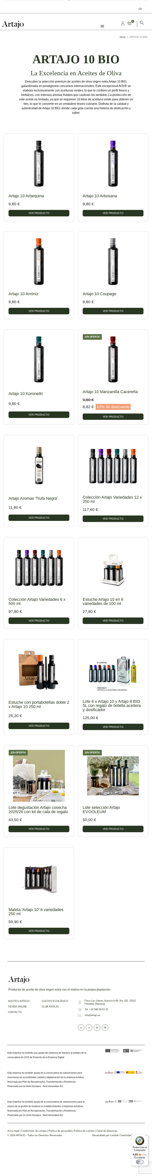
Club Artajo (50, 1006)
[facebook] (8, 6)
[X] (14, 6)
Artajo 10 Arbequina (26, 196)
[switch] (139, 1162)
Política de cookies (84, 1130)
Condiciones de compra (34, 1130)
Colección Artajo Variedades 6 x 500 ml (37, 601)
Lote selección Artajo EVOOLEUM (101, 809)
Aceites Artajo (18, 1001)
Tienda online (17, 1006)
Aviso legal (13, 1130)
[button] (142, 23)
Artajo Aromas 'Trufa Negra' (33, 498)
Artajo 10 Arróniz (23, 293)
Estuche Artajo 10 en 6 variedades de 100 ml (103, 601)
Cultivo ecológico (55, 1001)
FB (105, 1027)
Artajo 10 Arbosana (100, 196)
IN (97, 1027)
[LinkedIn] (25, 6)
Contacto (15, 1012)
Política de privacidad (60, 1130)
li (81, 1027)
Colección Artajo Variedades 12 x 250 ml (112, 499)
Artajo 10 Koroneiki (26, 393)
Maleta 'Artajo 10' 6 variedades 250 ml (36, 911)
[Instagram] (19, 6)
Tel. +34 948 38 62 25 (96, 1009)
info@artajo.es (92, 1015)
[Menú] (146, 1136)
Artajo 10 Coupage (99, 293)
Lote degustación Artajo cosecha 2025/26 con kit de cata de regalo (38, 809)
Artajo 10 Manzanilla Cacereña (110, 391)
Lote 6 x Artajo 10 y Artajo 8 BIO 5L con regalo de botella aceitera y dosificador (112, 705)
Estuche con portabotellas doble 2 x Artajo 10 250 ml (39, 704)
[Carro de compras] (130, 23)
